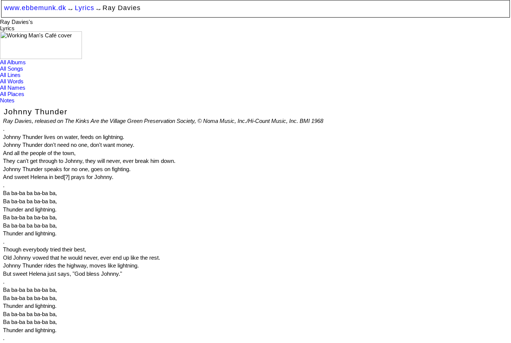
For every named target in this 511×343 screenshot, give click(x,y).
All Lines (10, 75)
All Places (12, 94)
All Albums (13, 62)
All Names (12, 87)
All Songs (11, 68)
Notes (7, 100)
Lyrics (84, 8)
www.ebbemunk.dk (35, 8)
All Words (12, 81)
